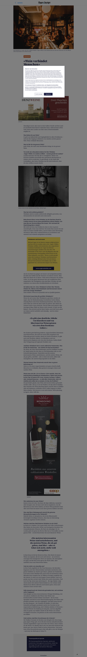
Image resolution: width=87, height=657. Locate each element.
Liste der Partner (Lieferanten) (31, 90)
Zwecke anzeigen (38, 94)
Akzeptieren (48, 94)
